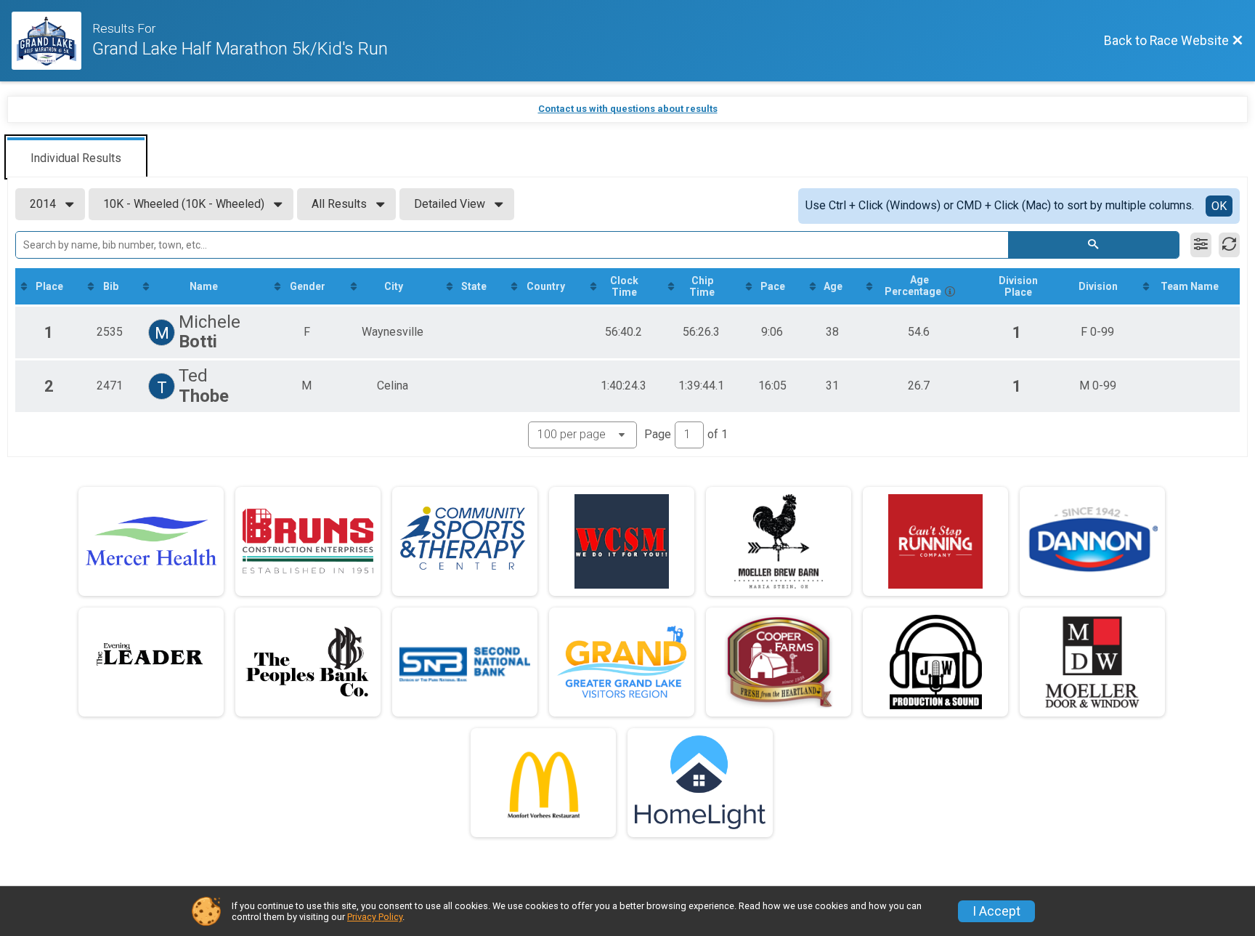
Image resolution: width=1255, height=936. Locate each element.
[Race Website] (52, 41)
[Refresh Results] (1229, 245)
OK (1219, 206)
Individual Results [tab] (76, 158)
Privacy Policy (374, 916)
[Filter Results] (1200, 245)
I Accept (996, 911)
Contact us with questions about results (628, 108)
